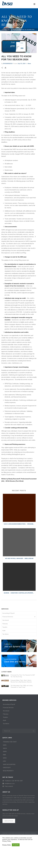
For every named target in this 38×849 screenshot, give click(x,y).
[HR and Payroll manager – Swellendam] (19, 542)
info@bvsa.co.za (9, 783)
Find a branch (9, 786)
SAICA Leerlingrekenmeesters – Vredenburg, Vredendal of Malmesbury (20, 524)
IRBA (4, 754)
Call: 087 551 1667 (17, 780)
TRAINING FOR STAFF (10, 742)
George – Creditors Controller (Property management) (20, 593)
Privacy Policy (6, 845)
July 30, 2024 (21, 63)
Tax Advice (5, 634)
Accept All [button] (15, 844)
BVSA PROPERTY (8, 770)
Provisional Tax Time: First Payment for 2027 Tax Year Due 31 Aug (23, 675)
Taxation (4, 627)
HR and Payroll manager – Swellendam (19, 558)
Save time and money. (15, 661)
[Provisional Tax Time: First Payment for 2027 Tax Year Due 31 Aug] (5, 675)
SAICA (5, 748)
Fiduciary (5, 623)
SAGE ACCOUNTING (9, 764)
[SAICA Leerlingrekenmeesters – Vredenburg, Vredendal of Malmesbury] (19, 508)
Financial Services (7, 616)
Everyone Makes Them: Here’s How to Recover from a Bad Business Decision (21, 681)
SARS (4, 745)
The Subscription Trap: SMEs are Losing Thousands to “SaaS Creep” (21, 686)
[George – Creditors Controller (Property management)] (19, 577)
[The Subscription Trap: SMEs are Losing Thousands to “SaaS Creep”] (5, 686)
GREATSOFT (7, 767)
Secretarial (5, 620)
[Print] (6, 68)
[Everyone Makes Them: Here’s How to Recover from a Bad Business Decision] (5, 681)
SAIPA (5, 751)
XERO (5, 758)
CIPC (4, 761)
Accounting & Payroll (8, 613)
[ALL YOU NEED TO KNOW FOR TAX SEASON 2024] (19, 43)
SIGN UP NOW (8, 821)
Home (5, 29)
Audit (3, 630)
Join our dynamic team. (15, 645)
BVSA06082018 (7, 63)
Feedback (8, 780)
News (29, 63)
